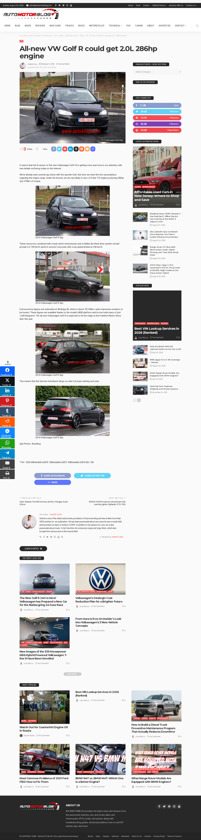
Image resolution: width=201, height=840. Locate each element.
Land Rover (138, 769)
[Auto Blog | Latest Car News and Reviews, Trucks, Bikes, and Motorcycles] (40, 806)
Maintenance (162, 718)
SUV (65, 642)
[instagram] (157, 124)
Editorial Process (159, 5)
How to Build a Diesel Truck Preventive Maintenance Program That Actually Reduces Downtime (153, 728)
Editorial (115, 836)
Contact (180, 25)
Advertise (165, 25)
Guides (138, 187)
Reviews (40, 25)
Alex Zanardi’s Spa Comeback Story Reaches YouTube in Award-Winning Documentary (164, 234)
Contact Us (190, 5)
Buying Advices (149, 187)
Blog (17, 25)
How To (152, 718)
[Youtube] (157, 130)
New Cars (55, 25)
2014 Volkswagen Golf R (37, 462)
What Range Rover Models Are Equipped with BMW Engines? (151, 780)
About (130, 5)
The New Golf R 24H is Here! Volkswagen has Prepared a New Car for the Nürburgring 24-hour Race (43, 601)
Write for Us (137, 836)
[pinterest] (157, 117)
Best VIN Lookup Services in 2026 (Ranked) (156, 330)
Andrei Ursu (32, 64)
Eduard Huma (29, 735)
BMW (80, 772)
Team (138, 5)
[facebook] (157, 105)
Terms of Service (174, 836)
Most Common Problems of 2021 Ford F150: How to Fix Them (44, 780)
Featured (32, 721)
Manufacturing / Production (94, 592)
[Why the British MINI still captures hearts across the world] (140, 350)
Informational (153, 323)
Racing (49, 592)
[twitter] (157, 111)
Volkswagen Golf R (58, 462)
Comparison (140, 323)
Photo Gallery (39, 592)
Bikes (81, 25)
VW (21, 41)
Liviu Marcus (29, 610)
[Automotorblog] (31, 14)
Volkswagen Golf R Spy (78, 462)
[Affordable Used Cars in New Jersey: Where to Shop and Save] (157, 177)
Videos (24, 645)
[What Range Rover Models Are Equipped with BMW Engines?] (140, 376)
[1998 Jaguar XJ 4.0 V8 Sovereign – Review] (140, 363)
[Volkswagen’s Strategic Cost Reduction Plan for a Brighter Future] (100, 579)
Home (7, 25)
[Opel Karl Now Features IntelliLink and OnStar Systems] (140, 390)
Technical (114, 25)
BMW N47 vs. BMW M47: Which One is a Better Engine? (99, 780)
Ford (24, 772)
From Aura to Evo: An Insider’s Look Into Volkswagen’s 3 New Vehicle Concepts (98, 622)
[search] (197, 26)
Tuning (139, 25)
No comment (64, 64)
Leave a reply (32, 548)
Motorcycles (96, 25)
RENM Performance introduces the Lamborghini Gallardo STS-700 (107, 503)
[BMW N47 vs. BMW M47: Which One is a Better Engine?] (100, 759)
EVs (128, 25)
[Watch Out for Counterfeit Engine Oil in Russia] (45, 707)
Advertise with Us (176, 5)
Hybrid (29, 642)
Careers (146, 5)
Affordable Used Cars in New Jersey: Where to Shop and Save (156, 196)
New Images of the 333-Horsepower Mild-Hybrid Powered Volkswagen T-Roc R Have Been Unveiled (43, 655)
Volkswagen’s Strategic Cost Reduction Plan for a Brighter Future (98, 599)
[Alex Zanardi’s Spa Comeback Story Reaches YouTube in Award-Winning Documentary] (140, 235)
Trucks (69, 25)
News (28, 25)
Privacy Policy (159, 836)
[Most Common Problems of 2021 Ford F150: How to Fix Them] (45, 759)
